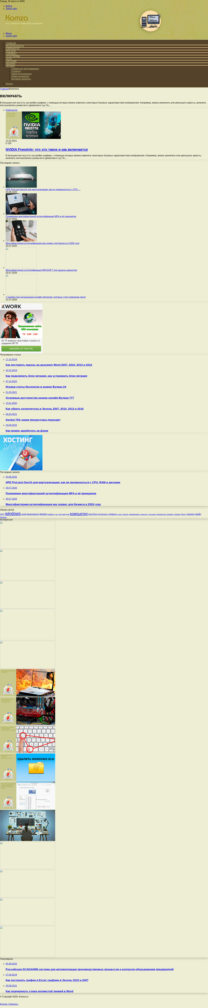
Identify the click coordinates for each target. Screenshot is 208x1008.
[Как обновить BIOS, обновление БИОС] (27, 608)
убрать (183, 514)
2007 (2, 514)
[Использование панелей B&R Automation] (27, 956)
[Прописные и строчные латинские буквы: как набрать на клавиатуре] (27, 752)
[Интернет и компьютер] (23, 28)
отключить (102, 514)
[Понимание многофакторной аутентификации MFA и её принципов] (21, 214)
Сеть (9, 58)
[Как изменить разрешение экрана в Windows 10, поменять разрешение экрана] (27, 808)
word (23, 514)
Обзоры (10, 63)
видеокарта (33, 514)
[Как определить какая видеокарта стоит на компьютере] (27, 724)
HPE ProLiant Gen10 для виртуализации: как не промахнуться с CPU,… (43, 189)
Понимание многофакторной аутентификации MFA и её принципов (41, 216)
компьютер (79, 514)
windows (13, 513)
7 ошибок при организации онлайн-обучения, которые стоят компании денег (46, 297)
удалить (191, 514)
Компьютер (13, 48)
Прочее (10, 66)
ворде (43, 514)
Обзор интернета (20, 76)
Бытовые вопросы (21, 79)
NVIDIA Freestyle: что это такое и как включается (47, 149)
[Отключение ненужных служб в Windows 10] (27, 868)
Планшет (11, 53)
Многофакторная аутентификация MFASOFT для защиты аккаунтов (41, 270)
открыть (112, 514)
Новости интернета (21, 74)
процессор (161, 514)
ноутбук (92, 514)
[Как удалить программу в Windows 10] (27, 924)
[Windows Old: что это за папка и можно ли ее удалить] (27, 780)
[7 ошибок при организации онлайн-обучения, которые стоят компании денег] (21, 294)
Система (11, 61)
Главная (4, 89)
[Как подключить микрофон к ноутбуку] (27, 896)
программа (152, 514)
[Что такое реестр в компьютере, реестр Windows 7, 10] (27, 667)
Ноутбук (11, 51)
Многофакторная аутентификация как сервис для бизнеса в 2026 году (42, 243)
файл (198, 514)
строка (177, 514)
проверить (144, 514)
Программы (13, 56)
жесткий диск (64, 514)
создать (169, 514)
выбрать (50, 514)
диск (56, 514)
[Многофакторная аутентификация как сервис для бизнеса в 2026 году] (21, 241)
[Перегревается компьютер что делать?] (27, 696)
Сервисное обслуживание (25, 69)
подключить (134, 514)
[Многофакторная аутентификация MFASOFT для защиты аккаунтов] (21, 267)
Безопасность (15, 46)
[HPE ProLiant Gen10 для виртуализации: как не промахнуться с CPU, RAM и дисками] (21, 187)
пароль (125, 514)
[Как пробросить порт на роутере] (27, 548)
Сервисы (16, 71)
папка (120, 514)
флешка (3, 517)
